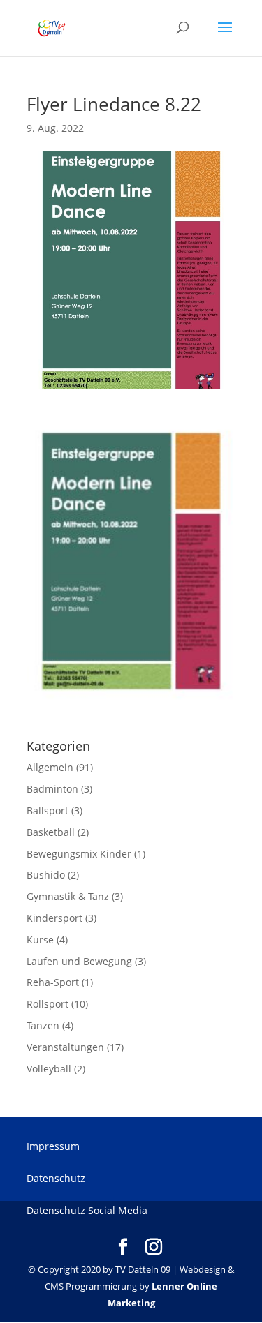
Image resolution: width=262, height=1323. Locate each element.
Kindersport (54, 918)
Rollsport (47, 1003)
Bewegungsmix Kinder (79, 853)
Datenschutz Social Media (87, 1210)
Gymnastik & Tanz (68, 896)
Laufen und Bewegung (79, 961)
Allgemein (50, 767)
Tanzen (43, 1025)
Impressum (53, 1146)
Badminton (52, 788)
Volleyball (49, 1068)
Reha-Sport (53, 982)
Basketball (51, 832)
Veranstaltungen (65, 1047)
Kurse (40, 939)
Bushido (46, 874)
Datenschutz (56, 1178)
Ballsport (47, 810)
